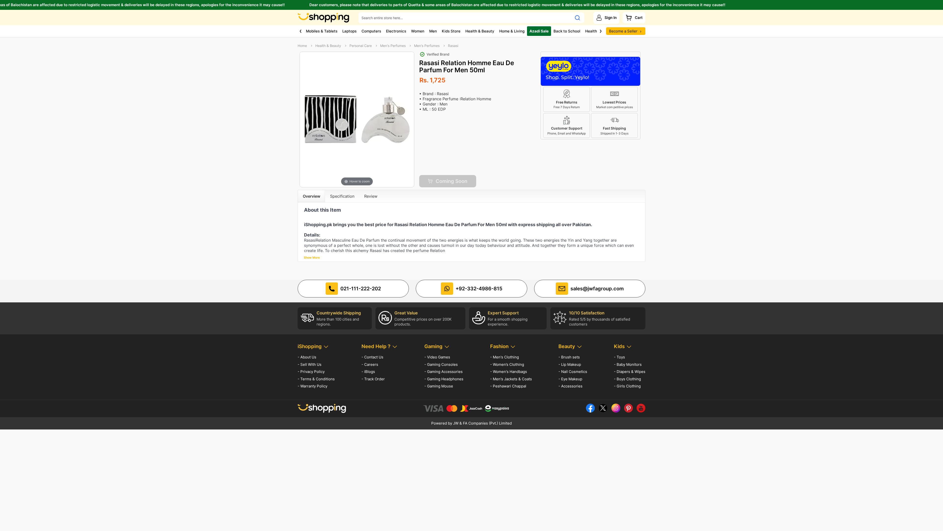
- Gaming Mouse (438, 386)
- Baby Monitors (628, 364)
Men (433, 31)
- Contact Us (372, 357)
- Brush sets (569, 357)
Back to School (567, 31)
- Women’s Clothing (507, 364)
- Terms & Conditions (316, 379)
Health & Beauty (479, 31)
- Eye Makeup (570, 379)
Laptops (349, 31)
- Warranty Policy (312, 386)
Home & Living (512, 31)
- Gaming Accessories (443, 371)
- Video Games (437, 357)
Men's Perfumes (393, 46)
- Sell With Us (309, 364)
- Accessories (570, 386)
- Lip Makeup (569, 364)
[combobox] (465, 17)
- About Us (307, 357)
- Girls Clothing (627, 386)
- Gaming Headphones (443, 379)
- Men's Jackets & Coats (511, 379)
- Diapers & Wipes (629, 371)
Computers (371, 31)
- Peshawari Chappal (508, 386)
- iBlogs (368, 371)
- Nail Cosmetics (572, 371)
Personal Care (360, 46)
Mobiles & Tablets (321, 31)
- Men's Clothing (504, 357)
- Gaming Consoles (441, 364)
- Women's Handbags (508, 371)
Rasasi (453, 46)
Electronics (396, 31)
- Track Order (373, 379)
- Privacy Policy (311, 371)
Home (302, 46)
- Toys (619, 357)
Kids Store (451, 31)
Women (417, 31)
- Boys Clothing (627, 379)
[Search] (577, 17)
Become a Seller (625, 31)
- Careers (369, 364)
